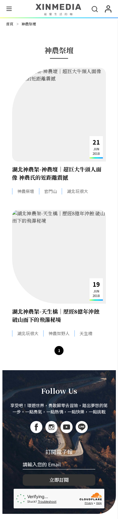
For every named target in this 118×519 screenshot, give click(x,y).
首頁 (9, 23)
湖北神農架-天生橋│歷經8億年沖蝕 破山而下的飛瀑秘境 (55, 315)
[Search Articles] (94, 9)
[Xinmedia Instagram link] (51, 427)
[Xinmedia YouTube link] (67, 427)
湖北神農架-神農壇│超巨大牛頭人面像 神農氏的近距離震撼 (56, 173)
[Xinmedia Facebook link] (36, 427)
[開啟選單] (9, 9)
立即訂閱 (59, 479)
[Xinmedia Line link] (82, 427)
